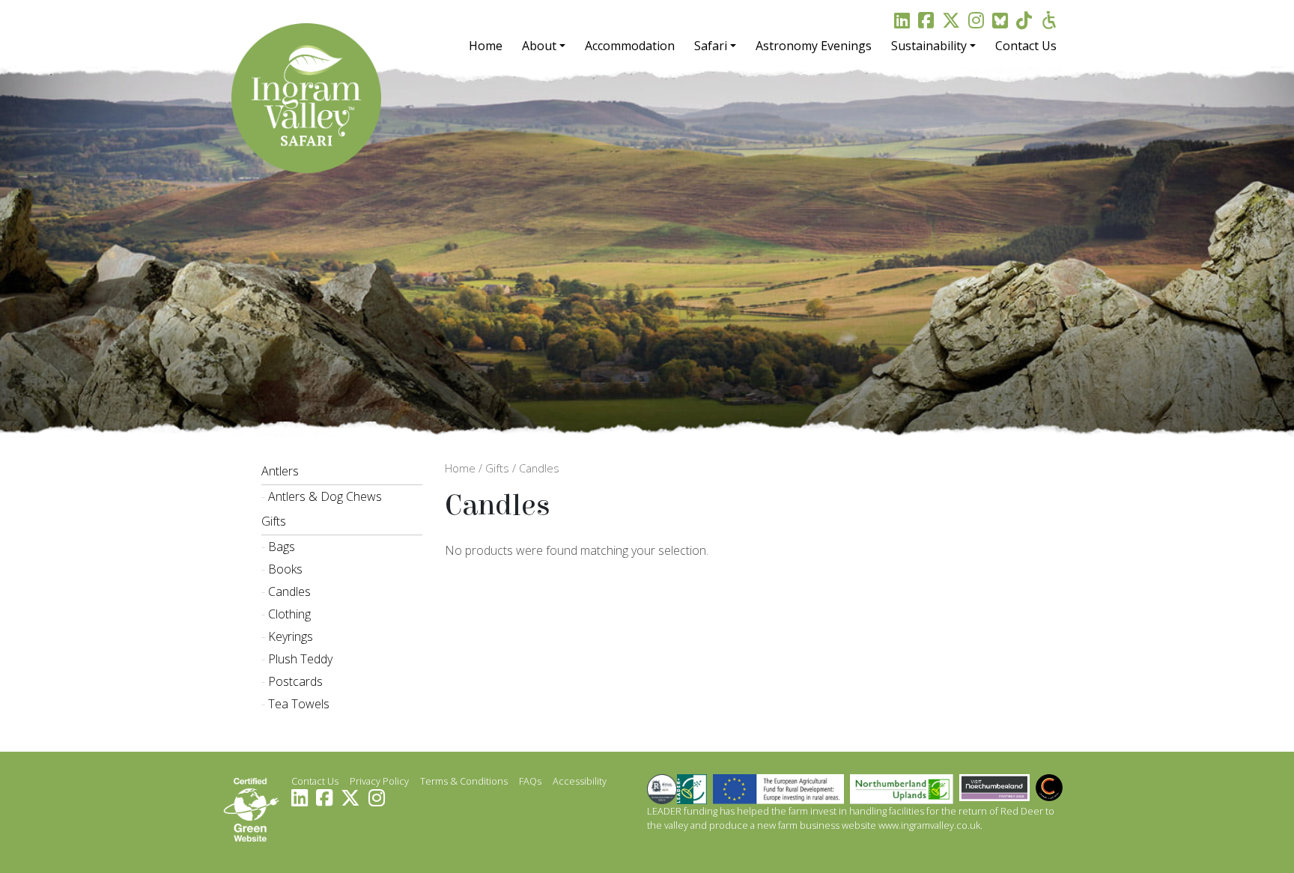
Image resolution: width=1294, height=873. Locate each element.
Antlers (280, 471)
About (539, 45)
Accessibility (580, 781)
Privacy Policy (379, 781)
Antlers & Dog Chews (325, 496)
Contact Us (1026, 45)
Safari (710, 45)
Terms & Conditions (464, 781)
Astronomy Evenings (814, 45)
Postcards (295, 681)
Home (485, 45)
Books (285, 569)
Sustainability (929, 45)
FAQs (530, 781)
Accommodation (630, 45)
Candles (289, 591)
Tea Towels (298, 704)
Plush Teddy (300, 659)
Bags (281, 546)
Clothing (289, 614)
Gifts (273, 521)
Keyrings (290, 636)
